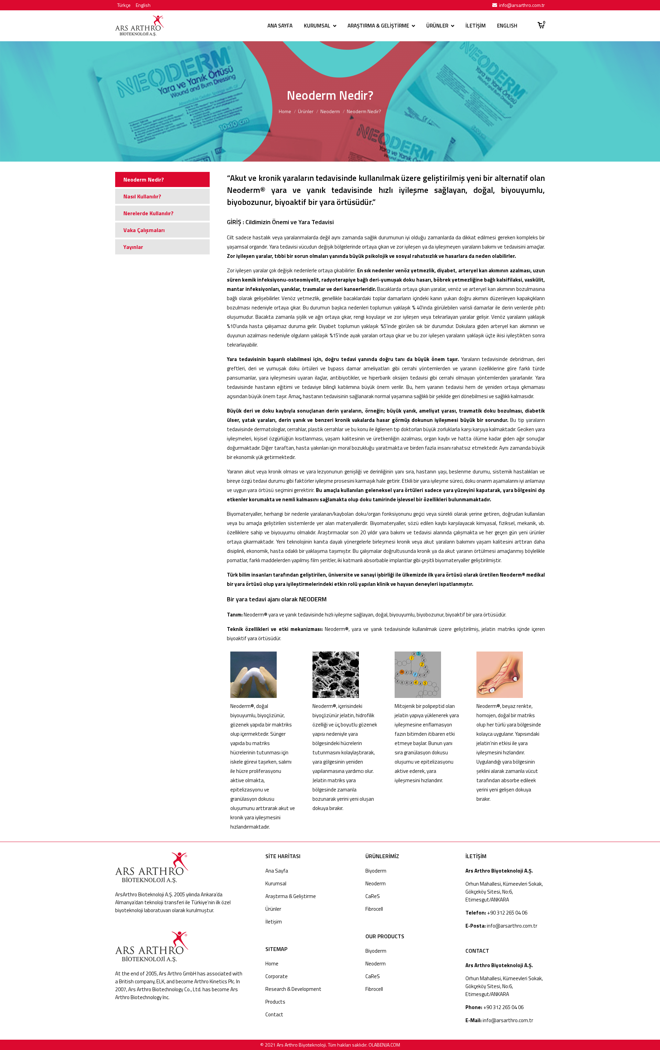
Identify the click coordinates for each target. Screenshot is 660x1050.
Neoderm (330, 111)
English (143, 5)
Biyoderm (375, 871)
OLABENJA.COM (384, 1044)
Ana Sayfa (276, 871)
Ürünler (306, 111)
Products (275, 1002)
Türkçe (124, 5)
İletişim (273, 922)
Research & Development (293, 989)
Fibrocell (374, 909)
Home (285, 111)
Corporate (276, 976)
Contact (274, 1014)
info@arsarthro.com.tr (522, 5)
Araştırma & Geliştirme (290, 896)
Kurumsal (275, 883)
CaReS (372, 896)
